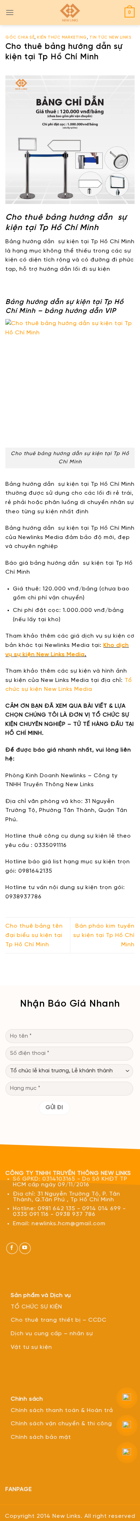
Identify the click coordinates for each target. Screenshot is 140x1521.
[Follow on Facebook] (12, 1248)
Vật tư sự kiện (31, 1347)
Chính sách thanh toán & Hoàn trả (62, 1410)
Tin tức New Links (110, 37)
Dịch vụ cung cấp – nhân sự (52, 1334)
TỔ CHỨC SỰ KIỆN (36, 1307)
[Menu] (9, 12)
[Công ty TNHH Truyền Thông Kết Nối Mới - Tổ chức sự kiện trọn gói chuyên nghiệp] (70, 12)
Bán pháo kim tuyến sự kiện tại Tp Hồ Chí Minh (103, 935)
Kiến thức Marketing (62, 37)
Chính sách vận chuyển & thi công (61, 1424)
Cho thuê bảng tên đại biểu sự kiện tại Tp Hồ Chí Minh (34, 935)
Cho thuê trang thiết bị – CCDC (59, 1320)
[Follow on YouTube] (25, 1248)
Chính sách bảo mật (41, 1437)
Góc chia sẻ (19, 37)
